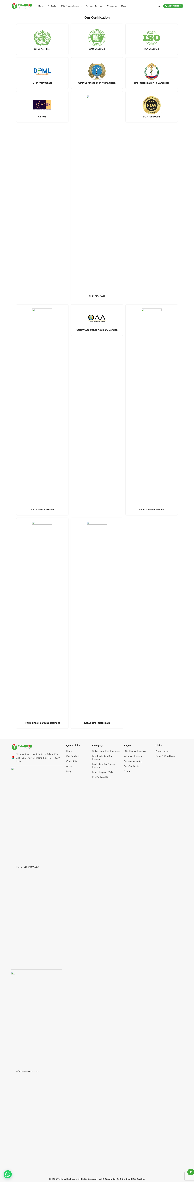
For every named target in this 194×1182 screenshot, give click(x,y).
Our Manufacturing (133, 761)
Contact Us (71, 761)
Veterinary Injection (133, 756)
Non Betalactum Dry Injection (102, 757)
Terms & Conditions (165, 756)
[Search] (159, 6)
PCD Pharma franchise (135, 751)
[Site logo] (21, 5)
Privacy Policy (162, 751)
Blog (68, 771)
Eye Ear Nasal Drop (101, 777)
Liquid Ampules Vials (102, 772)
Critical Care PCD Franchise (106, 751)
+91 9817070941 (174, 6)
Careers (127, 771)
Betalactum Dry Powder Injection (103, 765)
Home (69, 751)
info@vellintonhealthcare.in (28, 1071)
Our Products (72, 756)
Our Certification (132, 766)
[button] (8, 1174)
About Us (70, 766)
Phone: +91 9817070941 (27, 867)
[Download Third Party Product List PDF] (190, 1172)
